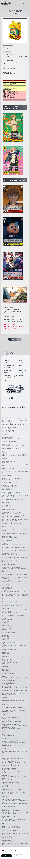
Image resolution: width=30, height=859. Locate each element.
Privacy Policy (4, 852)
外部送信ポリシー (23, 411)
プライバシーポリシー (13, 411)
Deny (17, 855)
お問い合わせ (6, 402)
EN (24, 3)
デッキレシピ (8, 380)
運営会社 (4, 411)
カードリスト (8, 377)
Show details (26, 855)
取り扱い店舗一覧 (17, 402)
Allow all (6, 855)
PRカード (7, 379)
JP (20, 3)
